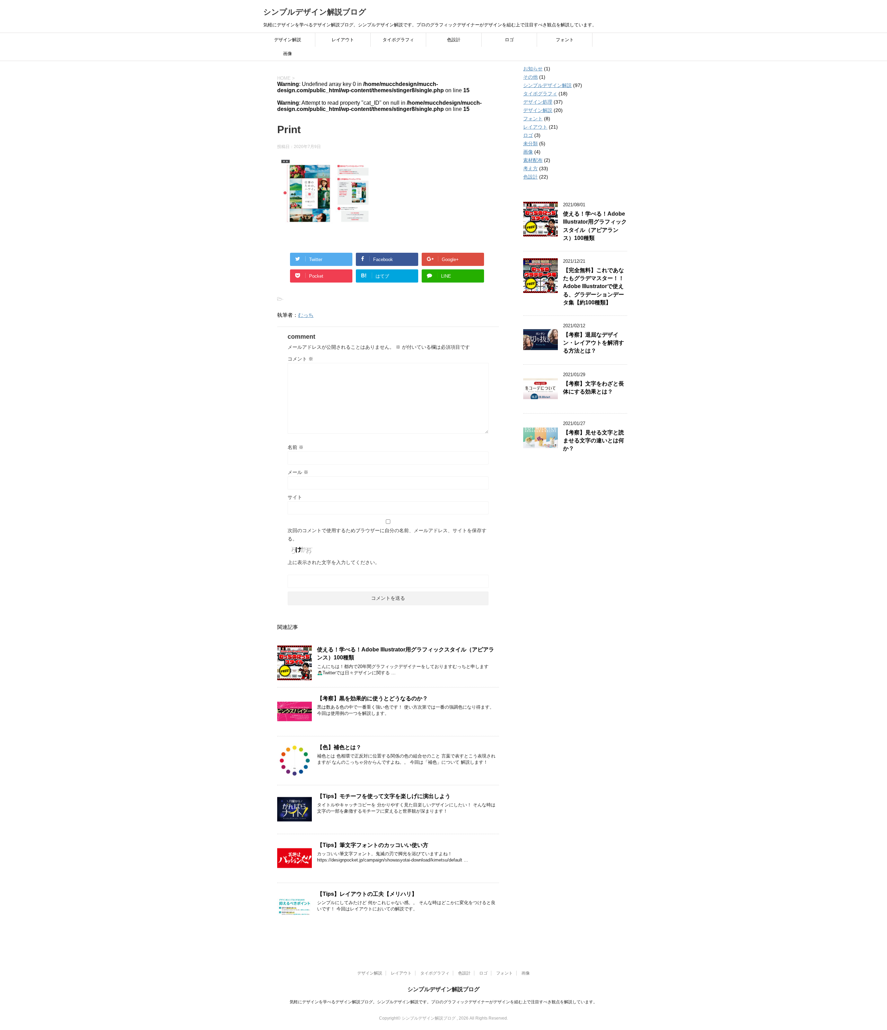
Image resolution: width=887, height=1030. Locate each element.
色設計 (453, 39)
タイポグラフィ (398, 39)
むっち (306, 315)
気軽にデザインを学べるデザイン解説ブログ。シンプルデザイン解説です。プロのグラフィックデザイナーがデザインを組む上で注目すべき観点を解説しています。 (443, 1001)
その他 (530, 77)
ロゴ (509, 39)
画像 (287, 53)
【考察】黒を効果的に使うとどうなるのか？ (372, 698)
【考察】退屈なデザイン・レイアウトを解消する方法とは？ (593, 343)
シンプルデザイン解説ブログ (314, 12)
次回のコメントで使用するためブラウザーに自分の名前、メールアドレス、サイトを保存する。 (387, 535)
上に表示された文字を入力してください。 (334, 562)
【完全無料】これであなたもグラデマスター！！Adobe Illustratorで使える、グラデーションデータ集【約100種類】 (593, 286)
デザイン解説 (287, 39)
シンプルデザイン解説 (547, 85)
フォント (565, 39)
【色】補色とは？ (339, 747)
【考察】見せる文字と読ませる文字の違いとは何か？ (593, 441)
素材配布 (533, 160)
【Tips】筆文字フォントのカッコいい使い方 (372, 845)
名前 (296, 447)
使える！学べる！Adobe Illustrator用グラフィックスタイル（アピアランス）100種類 (595, 226)
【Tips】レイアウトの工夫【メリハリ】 (367, 894)
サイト (295, 497)
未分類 (530, 143)
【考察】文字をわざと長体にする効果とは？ (593, 388)
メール (298, 472)
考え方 (530, 168)
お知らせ (533, 68)
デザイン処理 (537, 102)
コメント (300, 359)
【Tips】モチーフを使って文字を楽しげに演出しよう (383, 796)
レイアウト (343, 39)
